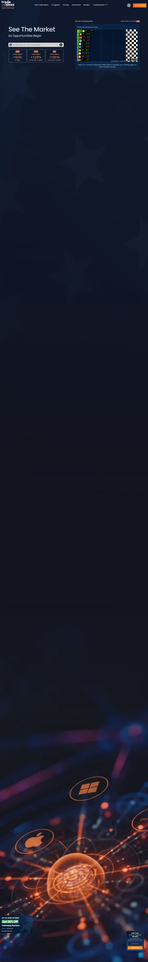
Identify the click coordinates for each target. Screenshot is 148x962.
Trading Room (100, 5)
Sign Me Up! (135, 948)
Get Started (139, 5)
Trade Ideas (41, 5)
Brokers (87, 5)
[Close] (31, 917)
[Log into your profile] (129, 6)
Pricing (66, 5)
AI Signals (55, 5)
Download (76, 5)
